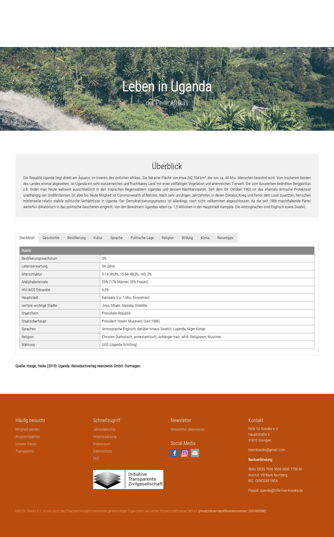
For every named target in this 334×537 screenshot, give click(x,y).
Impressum (101, 444)
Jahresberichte (104, 429)
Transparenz (24, 451)
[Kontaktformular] (195, 453)
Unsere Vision (25, 444)
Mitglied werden (27, 429)
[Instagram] (185, 453)
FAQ (96, 458)
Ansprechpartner (27, 436)
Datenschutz (102, 451)
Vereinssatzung (104, 436)
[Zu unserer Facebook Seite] (175, 453)
